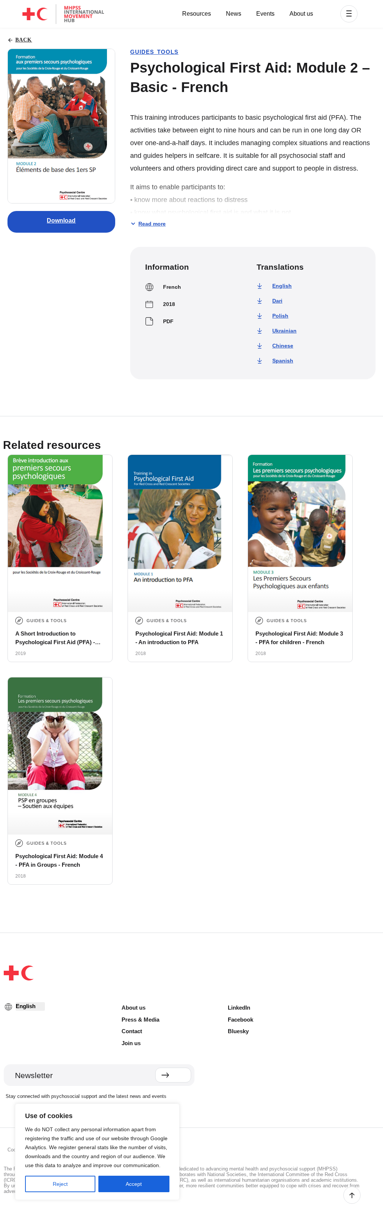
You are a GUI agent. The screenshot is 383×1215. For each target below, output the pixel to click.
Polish (280, 316)
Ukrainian (284, 331)
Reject (60, 1184)
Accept (134, 1184)
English (282, 286)
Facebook (240, 1019)
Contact (132, 1031)
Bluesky (238, 1031)
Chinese (282, 346)
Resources (196, 13)
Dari (277, 301)
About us (301, 13)
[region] (97, 1152)
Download (61, 220)
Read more (152, 224)
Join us (131, 1043)
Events (265, 13)
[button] (349, 13)
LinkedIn (239, 1007)
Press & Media (140, 1019)
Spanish (282, 361)
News (233, 13)
